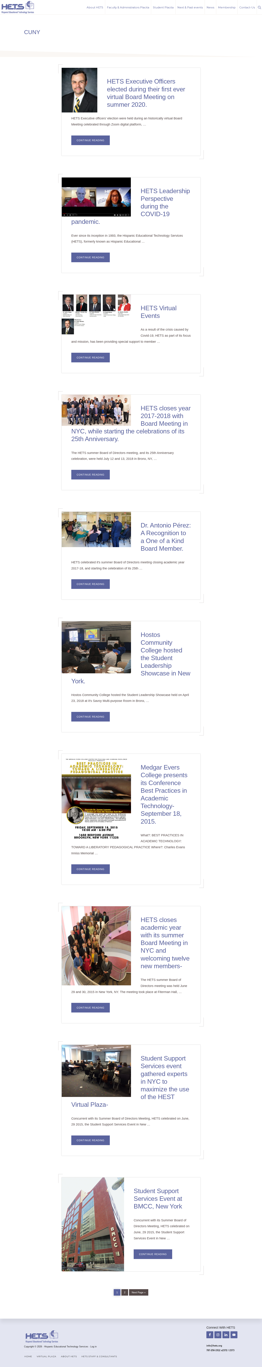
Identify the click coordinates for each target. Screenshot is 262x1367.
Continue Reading (93, 142)
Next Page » (139, 1291)
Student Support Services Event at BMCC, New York (158, 1198)
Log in (93, 1346)
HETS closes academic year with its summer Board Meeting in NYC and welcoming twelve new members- (165, 943)
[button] (259, 7)
